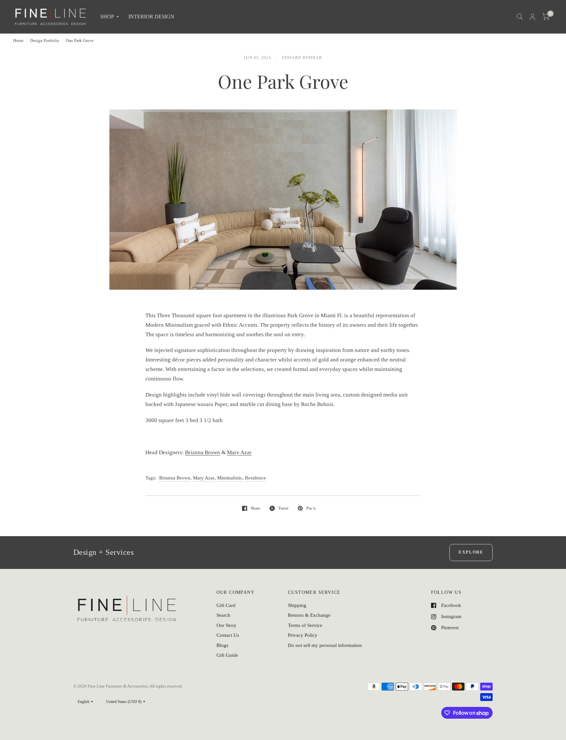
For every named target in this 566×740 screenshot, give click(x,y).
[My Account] (532, 16)
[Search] (519, 16)
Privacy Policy (302, 635)
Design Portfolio (44, 40)
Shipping (297, 605)
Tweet (283, 508)
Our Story (226, 625)
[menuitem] (109, 17)
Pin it (310, 508)
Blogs (222, 645)
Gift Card (226, 605)
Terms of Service (305, 625)
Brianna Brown (202, 452)
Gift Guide (227, 655)
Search (223, 615)
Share (255, 508)
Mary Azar (239, 452)
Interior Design (151, 16)
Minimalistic (229, 477)
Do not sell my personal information (325, 645)
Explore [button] (471, 552)
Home (18, 40)
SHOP (107, 16)
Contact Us (228, 635)
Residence (255, 477)
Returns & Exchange (309, 615)
